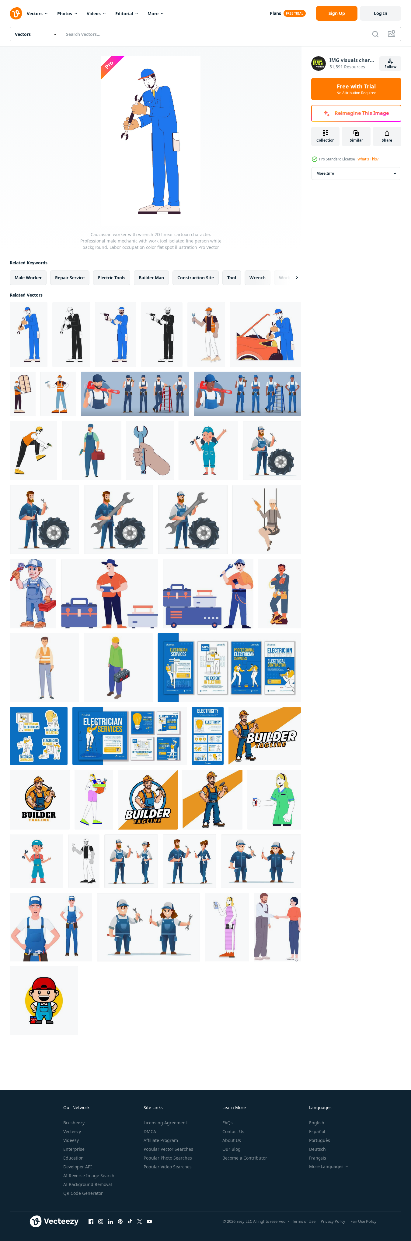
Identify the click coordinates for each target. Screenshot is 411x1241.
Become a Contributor (244, 1158)
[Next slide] (291, 277)
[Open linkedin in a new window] (110, 1221)
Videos (94, 13)
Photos (64, 13)
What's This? (367, 159)
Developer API (77, 1167)
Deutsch (317, 1149)
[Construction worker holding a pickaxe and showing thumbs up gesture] (44, 667)
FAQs (227, 1123)
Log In (380, 13)
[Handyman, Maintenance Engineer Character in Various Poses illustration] (135, 394)
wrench (257, 277)
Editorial (124, 13)
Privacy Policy (333, 1221)
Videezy (71, 1140)
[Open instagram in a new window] (100, 1221)
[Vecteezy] (16, 13)
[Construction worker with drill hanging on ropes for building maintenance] (266, 519)
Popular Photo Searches (168, 1158)
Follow (390, 66)
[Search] (375, 34)
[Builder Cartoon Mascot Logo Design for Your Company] (40, 800)
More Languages (326, 1166)
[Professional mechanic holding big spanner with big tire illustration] (118, 519)
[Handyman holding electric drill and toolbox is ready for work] (91, 450)
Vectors (35, 13)
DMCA (150, 1131)
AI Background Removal (87, 1184)
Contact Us (233, 1131)
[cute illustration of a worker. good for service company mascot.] (44, 1000)
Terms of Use (303, 1221)
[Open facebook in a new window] (91, 1221)
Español (317, 1131)
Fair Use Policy (363, 1221)
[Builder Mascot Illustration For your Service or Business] (264, 736)
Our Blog (231, 1149)
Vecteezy (72, 1131)
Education (73, 1158)
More (153, 13)
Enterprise (74, 1149)
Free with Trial (356, 89)
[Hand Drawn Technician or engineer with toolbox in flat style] (109, 593)
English (316, 1123)
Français (317, 1158)
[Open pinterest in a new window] (120, 1221)
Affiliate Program (161, 1140)
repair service (70, 277)
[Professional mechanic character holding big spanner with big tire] (193, 519)
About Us (231, 1140)
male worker (28, 277)
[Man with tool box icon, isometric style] (118, 667)
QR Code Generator (83, 1193)
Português (319, 1140)
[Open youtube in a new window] (149, 1221)
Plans (275, 13)
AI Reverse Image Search (88, 1175)
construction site (195, 277)
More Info (325, 173)
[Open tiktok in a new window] (129, 1221)
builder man (151, 277)
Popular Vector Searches (168, 1149)
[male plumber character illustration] (33, 593)
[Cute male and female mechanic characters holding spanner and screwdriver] (261, 861)
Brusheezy (74, 1123)
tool (231, 277)
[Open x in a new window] (139, 1221)
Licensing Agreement (165, 1123)
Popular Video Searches (168, 1167)
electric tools (111, 277)
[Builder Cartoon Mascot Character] (212, 800)
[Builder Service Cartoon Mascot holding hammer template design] (148, 800)
